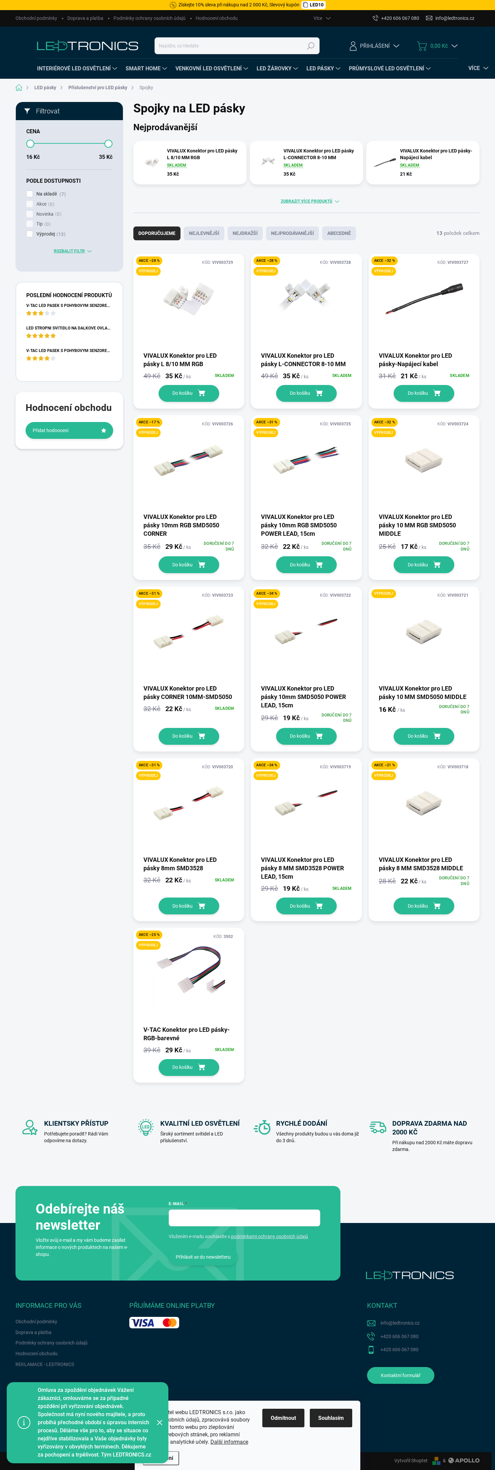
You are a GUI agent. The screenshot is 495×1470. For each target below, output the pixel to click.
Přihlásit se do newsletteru (203, 1257)
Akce (44, 204)
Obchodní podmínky (36, 18)
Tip (42, 224)
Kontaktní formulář (401, 1375)
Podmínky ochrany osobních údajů (149, 18)
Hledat (311, 45)
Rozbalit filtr (69, 251)
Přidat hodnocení (50, 430)
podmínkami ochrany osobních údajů (269, 1236)
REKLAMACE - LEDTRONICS (44, 1364)
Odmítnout (283, 1418)
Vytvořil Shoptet (411, 1460)
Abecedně (339, 233)
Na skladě (50, 194)
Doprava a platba (85, 18)
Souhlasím (331, 1418)
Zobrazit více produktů (306, 201)
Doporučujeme (156, 233)
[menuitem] (78, 69)
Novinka (48, 214)
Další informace (229, 1442)
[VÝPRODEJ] (424, 635)
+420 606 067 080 (400, 1336)
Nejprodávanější (292, 233)
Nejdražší (245, 233)
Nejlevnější (204, 233)
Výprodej (50, 234)
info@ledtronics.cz (400, 1323)
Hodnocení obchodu (217, 18)
